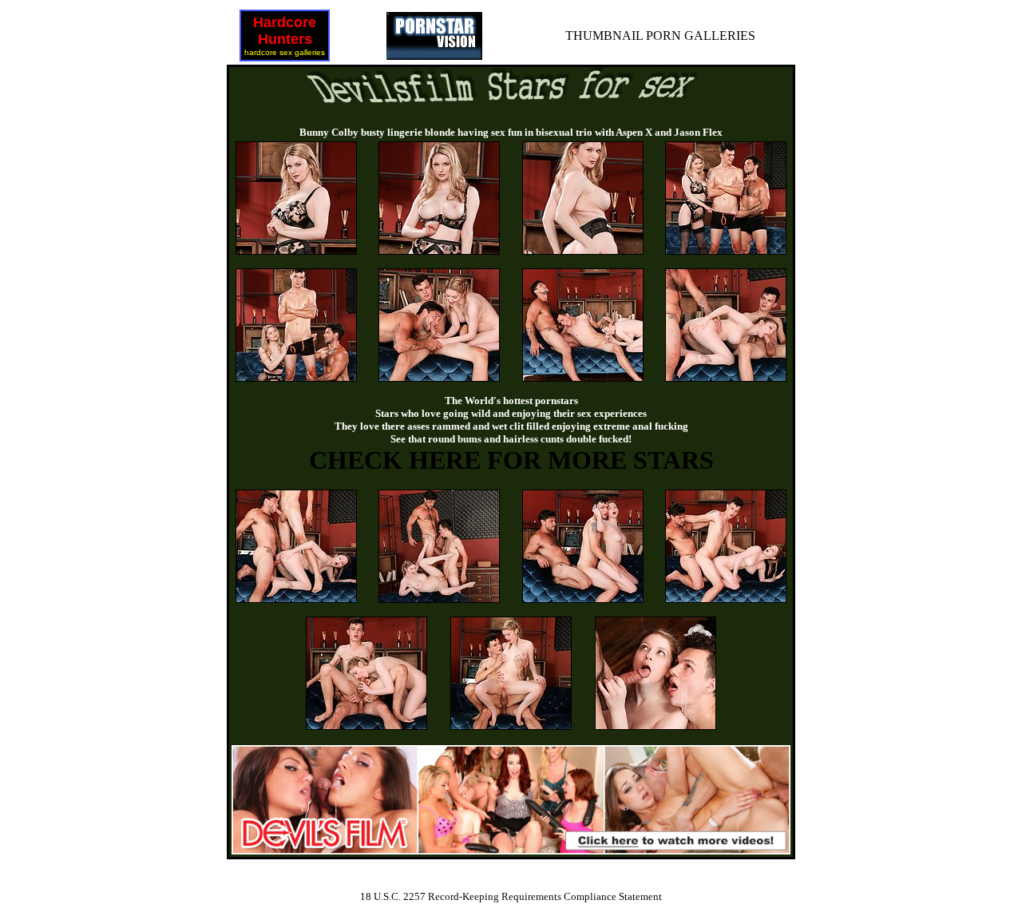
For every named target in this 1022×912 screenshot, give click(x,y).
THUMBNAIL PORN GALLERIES (660, 35)
